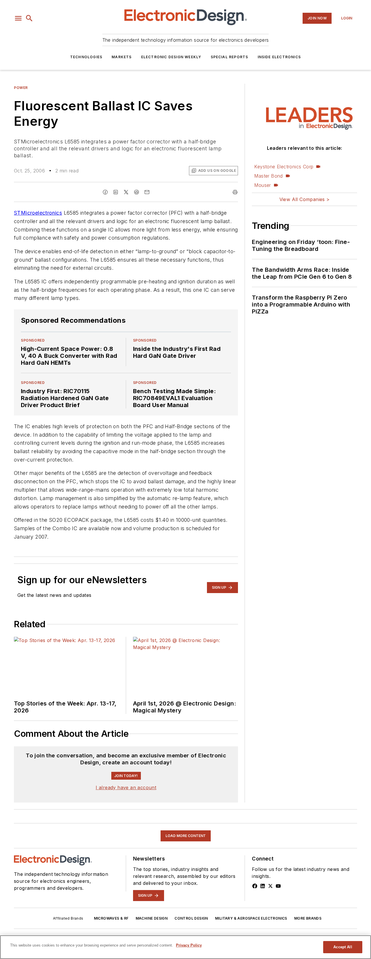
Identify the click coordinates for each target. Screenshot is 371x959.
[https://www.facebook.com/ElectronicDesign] (255, 886)
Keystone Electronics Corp (283, 166)
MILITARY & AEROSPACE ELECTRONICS (251, 918)
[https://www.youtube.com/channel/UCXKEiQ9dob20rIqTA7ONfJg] (278, 886)
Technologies (86, 57)
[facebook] (105, 192)
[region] (185, 947)
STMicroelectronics (38, 213)
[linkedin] (116, 192)
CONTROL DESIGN (191, 918)
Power (21, 87)
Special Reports (229, 57)
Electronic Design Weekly (171, 57)
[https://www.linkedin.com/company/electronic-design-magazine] (262, 886)
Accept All (342, 947)
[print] (235, 192)
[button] (18, 18)
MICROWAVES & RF (111, 918)
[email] (147, 192)
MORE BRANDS (307, 918)
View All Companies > (304, 199)
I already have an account (126, 787)
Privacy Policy (189, 945)
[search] (29, 18)
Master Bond (268, 176)
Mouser (262, 185)
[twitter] (126, 192)
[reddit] (136, 192)
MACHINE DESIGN (152, 918)
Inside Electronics (279, 57)
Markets (122, 57)
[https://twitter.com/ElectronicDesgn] (270, 886)
